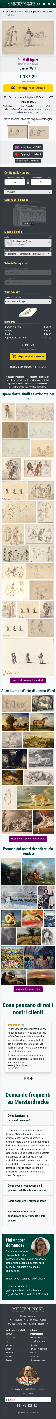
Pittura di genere (31, 11)
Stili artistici (16, 11)
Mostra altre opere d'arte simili (28, 680)
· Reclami (8, 1356)
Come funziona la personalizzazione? (19, 1118)
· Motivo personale (38, 1337)
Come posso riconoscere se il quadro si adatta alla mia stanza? (27, 1188)
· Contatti (8, 1334)
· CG (6, 1341)
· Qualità (33, 1345)
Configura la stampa (30, 88)
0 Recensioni (34, 160)
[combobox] (28, 192)
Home (5, 11)
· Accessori (35, 1356)
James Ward (47, 11)
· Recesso (9, 1352)
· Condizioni (10, 1337)
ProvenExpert (22, 1065)
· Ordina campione (38, 1360)
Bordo (6, 188)
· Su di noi (9, 1360)
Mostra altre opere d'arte (28, 989)
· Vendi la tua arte (37, 1341)
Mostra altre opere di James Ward (28, 838)
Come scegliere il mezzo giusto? (27, 1201)
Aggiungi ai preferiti (30, 154)
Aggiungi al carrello (30, 356)
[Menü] (4, 4)
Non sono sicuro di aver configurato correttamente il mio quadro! (26, 1216)
